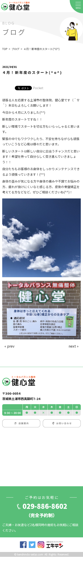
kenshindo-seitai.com (30, 554)
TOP (5, 49)
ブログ (15, 49)
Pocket (38, 88)
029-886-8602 (45, 506)
